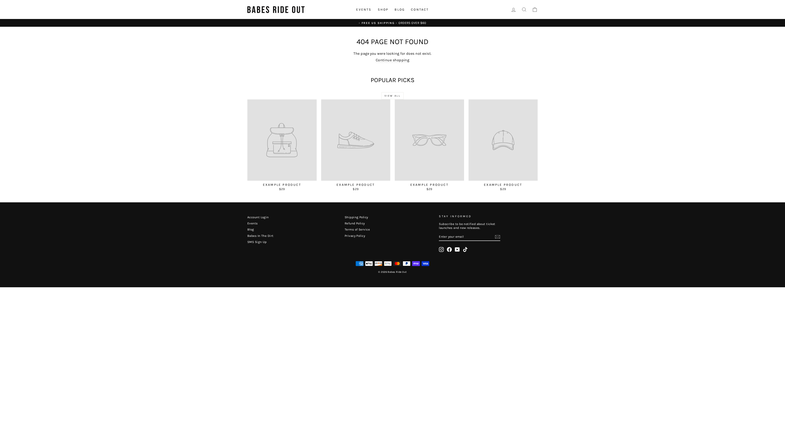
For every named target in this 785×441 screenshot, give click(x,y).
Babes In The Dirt (260, 236)
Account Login (258, 217)
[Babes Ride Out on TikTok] (465, 249)
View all (393, 95)
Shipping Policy (356, 217)
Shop (383, 9)
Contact (420, 9)
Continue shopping (392, 60)
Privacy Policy (355, 236)
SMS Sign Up (257, 242)
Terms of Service (357, 229)
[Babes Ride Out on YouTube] (457, 249)
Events (363, 9)
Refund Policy (355, 223)
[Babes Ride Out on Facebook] (449, 249)
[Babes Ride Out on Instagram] (441, 249)
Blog (400, 9)
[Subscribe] (497, 236)
